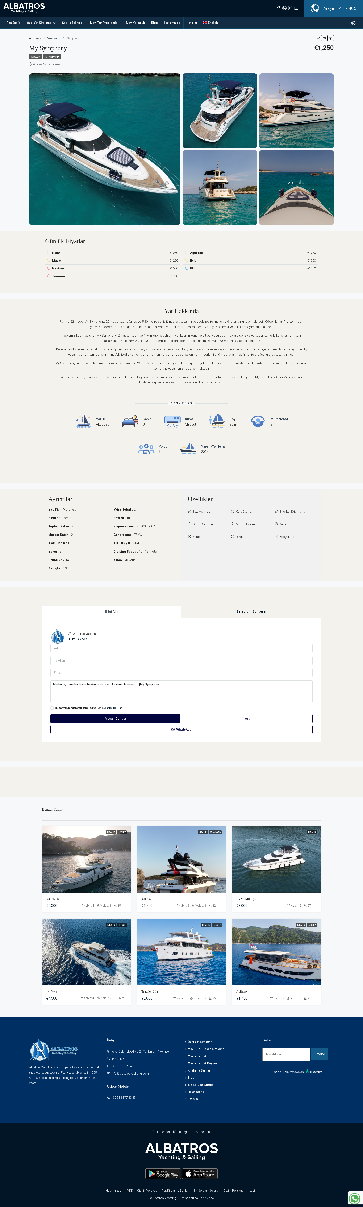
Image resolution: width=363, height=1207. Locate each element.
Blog (154, 22)
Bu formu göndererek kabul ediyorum (89, 708)
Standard (52, 56)
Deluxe (122, 925)
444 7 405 (346, 8)
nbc (211, 1198)
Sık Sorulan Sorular (201, 1084)
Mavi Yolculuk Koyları (202, 1063)
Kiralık (35, 56)
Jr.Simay (242, 991)
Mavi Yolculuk (135, 22)
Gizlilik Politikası (147, 1190)
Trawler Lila (149, 991)
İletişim (192, 22)
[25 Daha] (296, 187)
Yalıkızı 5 (52, 899)
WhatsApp (183, 729)
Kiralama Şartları (199, 1070)
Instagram (185, 1132)
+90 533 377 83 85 (123, 1097)
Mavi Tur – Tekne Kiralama (206, 1049)
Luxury (122, 832)
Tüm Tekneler (78, 639)
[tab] (112, 612)
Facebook (164, 1132)
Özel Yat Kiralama (39, 22)
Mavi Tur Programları (105, 22)
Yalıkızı (146, 899)
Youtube (205, 1132)
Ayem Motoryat (246, 899)
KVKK (129, 1190)
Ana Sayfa (13, 22)
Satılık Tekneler (73, 22)
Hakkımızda (172, 22)
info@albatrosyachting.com (130, 1073)
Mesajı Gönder (115, 718)
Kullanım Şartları (112, 708)
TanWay (51, 991)
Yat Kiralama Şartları (175, 1190)
